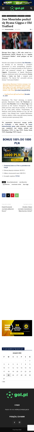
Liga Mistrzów (21, 16)
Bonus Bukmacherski (12, 182)
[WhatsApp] (17, 195)
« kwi (3, 381)
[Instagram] (19, 422)
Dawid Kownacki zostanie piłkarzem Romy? (8, 209)
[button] (3, 8)
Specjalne (28, 16)
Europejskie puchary (22, 13)
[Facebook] (4, 195)
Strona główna (5, 13)
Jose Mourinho (23, 182)
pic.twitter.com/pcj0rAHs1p (22, 90)
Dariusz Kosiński (9, 29)
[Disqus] (17, 242)
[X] (8, 195)
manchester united (16, 184)
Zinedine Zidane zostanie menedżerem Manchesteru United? (25, 209)
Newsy (13, 13)
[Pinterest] (12, 195)
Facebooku (8, 124)
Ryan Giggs (25, 184)
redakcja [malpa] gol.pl (21, 409)
